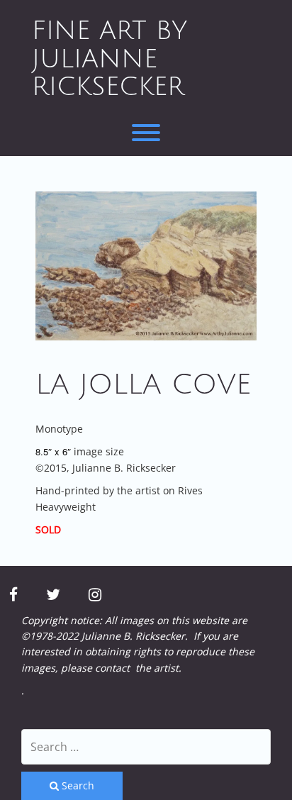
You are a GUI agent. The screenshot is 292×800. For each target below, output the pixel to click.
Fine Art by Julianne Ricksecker (109, 59)
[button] (146, 265)
